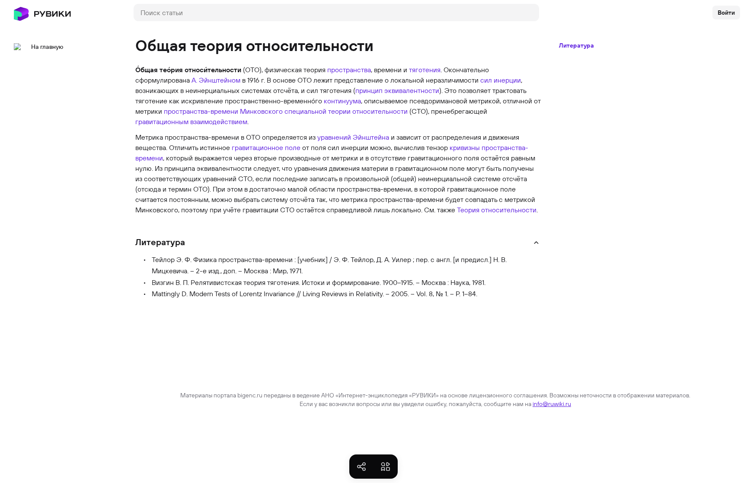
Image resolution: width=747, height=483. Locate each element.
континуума (342, 100)
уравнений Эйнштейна (353, 137)
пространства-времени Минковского (223, 111)
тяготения (425, 69)
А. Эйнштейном (216, 80)
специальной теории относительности (346, 111)
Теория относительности (496, 209)
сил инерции (500, 80)
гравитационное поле (266, 147)
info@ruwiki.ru (552, 404)
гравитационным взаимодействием (191, 121)
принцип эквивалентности (397, 90)
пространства (349, 69)
